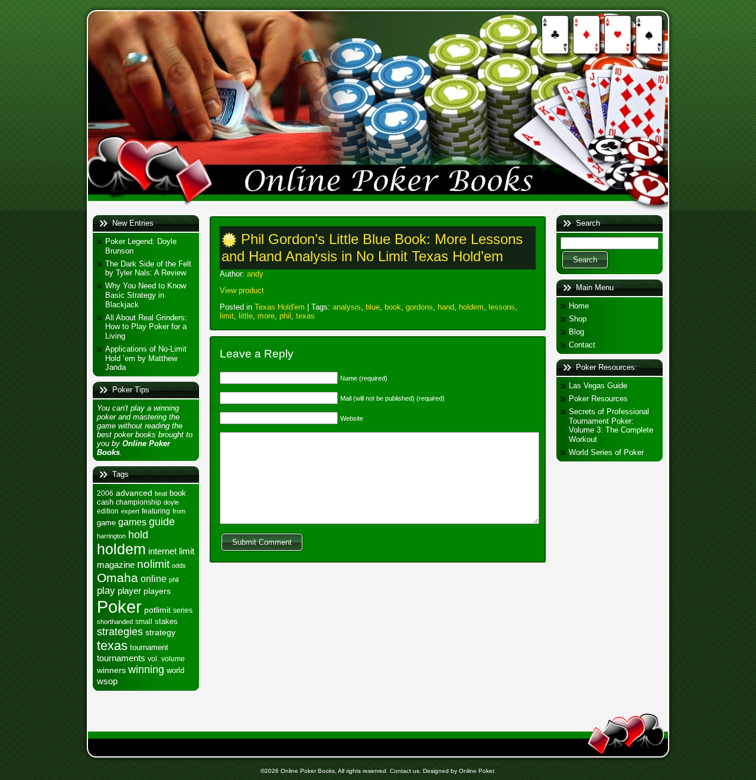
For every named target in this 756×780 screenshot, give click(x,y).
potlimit (157, 610)
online (154, 578)
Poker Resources (598, 398)
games (132, 521)
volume (173, 659)
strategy (160, 632)
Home (579, 305)
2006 (105, 493)
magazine (116, 565)
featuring (156, 511)
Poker (119, 606)
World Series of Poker (606, 452)
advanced (134, 493)
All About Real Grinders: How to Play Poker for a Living (146, 326)
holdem (121, 549)
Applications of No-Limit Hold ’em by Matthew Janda (146, 358)
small (143, 622)
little (246, 315)
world (175, 670)
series (183, 610)
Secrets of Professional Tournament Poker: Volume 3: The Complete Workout (611, 425)
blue (373, 307)
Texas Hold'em (280, 307)
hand (446, 307)
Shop (577, 318)
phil (173, 579)
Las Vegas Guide (598, 385)
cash (105, 502)
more (266, 315)
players (157, 591)
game (106, 522)
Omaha (117, 577)
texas (112, 645)
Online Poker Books (308, 771)
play (106, 590)
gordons (419, 307)
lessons (501, 307)
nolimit (153, 564)
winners (111, 670)
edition (108, 511)
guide (162, 521)
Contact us (404, 771)
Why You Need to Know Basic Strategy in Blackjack (145, 294)
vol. (153, 659)
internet (162, 551)
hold (138, 534)
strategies (120, 632)
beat (161, 493)
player (129, 591)
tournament (149, 647)
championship (138, 502)
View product (242, 290)
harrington (111, 536)
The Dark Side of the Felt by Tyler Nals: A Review (148, 268)
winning (146, 669)
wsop (107, 681)
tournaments (121, 658)
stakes (166, 621)
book (178, 493)
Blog (576, 331)
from (178, 511)
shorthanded (115, 621)
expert (130, 511)
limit (186, 551)
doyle (171, 502)
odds (179, 565)
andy (255, 273)
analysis (347, 307)
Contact (582, 344)
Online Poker (476, 771)
